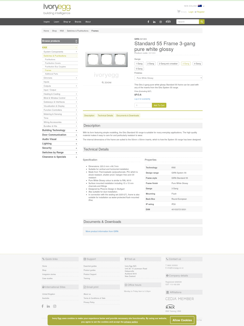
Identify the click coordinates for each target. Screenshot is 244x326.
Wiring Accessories (53, 121)
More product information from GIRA (102, 231)
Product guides (89, 270)
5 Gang (139, 68)
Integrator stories (49, 274)
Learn (56, 21)
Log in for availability (142, 99)
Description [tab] (89, 115)
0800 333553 (172, 265)
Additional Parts (51, 73)
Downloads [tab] (127, 115)
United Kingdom (48, 294)
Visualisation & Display (54, 105)
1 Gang (139, 63)
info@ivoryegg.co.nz (175, 268)
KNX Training (171, 311)
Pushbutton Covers (53, 63)
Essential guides (90, 266)
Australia (45, 298)
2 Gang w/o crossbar (168, 63)
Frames (48, 70)
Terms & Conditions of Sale (94, 298)
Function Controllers (53, 109)
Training (87, 278)
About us (87, 294)
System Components (53, 51)
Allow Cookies (182, 320)
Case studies (47, 278)
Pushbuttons (50, 59)
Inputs (46, 81)
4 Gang (197, 63)
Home (44, 266)
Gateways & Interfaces (54, 101)
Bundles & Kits (50, 125)
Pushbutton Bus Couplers (55, 66)
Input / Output (50, 89)
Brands (78, 21)
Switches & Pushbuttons (55, 55)
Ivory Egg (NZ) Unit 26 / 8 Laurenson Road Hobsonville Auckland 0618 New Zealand (136, 271)
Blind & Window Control (54, 97)
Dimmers (48, 77)
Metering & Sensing (53, 113)
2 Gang (150, 63)
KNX (179, 311)
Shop (44, 270)
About (88, 21)
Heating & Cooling (52, 93)
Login (191, 11)
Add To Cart (159, 105)
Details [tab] (105, 115)
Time (46, 117)
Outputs (47, 85)
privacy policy (131, 321)
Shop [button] (66, 21)
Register (201, 11)
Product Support (90, 274)
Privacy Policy (89, 302)
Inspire (47, 21)
